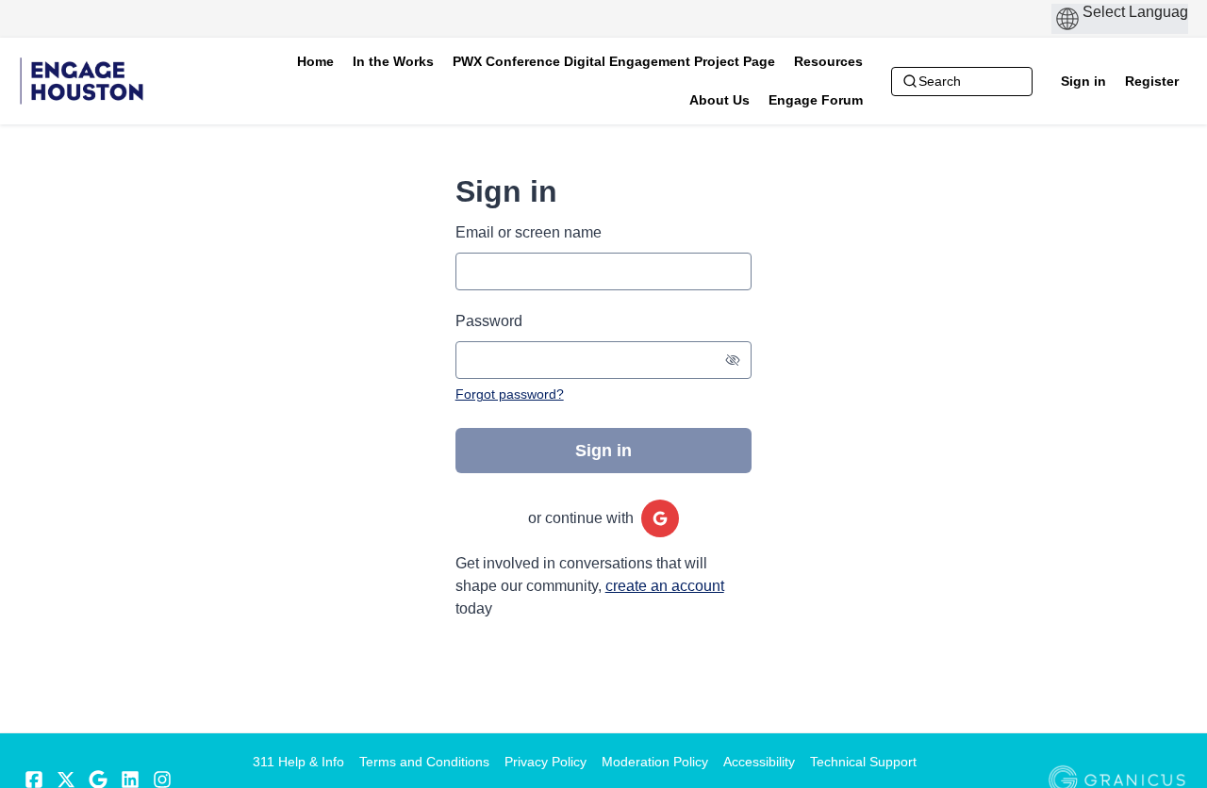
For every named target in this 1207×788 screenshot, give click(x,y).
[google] (660, 518)
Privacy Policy (545, 761)
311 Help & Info (298, 761)
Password (488, 321)
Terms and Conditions (424, 761)
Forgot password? (509, 394)
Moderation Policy (655, 761)
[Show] (732, 360)
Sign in (1083, 81)
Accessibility (759, 761)
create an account (664, 586)
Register (1152, 81)
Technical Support (863, 761)
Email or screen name (528, 232)
